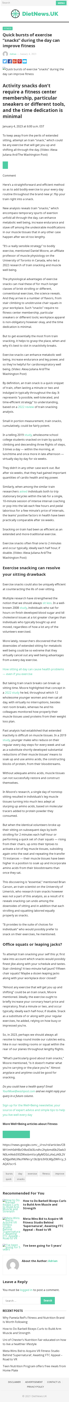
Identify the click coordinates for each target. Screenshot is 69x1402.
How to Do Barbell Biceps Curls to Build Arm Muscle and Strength (44, 1204)
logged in (26, 1290)
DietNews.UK (39, 1396)
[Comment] (5, 165)
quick (9, 1179)
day (20, 1173)
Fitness (7, 28)
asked (23, 491)
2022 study (11, 692)
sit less (47, 603)
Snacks (21, 1179)
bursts (9, 1173)
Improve (59, 1173)
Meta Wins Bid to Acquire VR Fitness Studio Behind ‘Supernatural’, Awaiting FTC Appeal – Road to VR (43, 1224)
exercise (32, 1173)
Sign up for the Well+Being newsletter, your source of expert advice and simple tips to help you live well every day (34, 1110)
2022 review (25, 407)
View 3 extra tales (16, 1134)
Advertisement (34, 1382)
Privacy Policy (35, 1386)
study (28, 435)
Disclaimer (14, 1382)
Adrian (12, 54)
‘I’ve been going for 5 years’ (42, 1246)
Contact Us (54, 1382)
